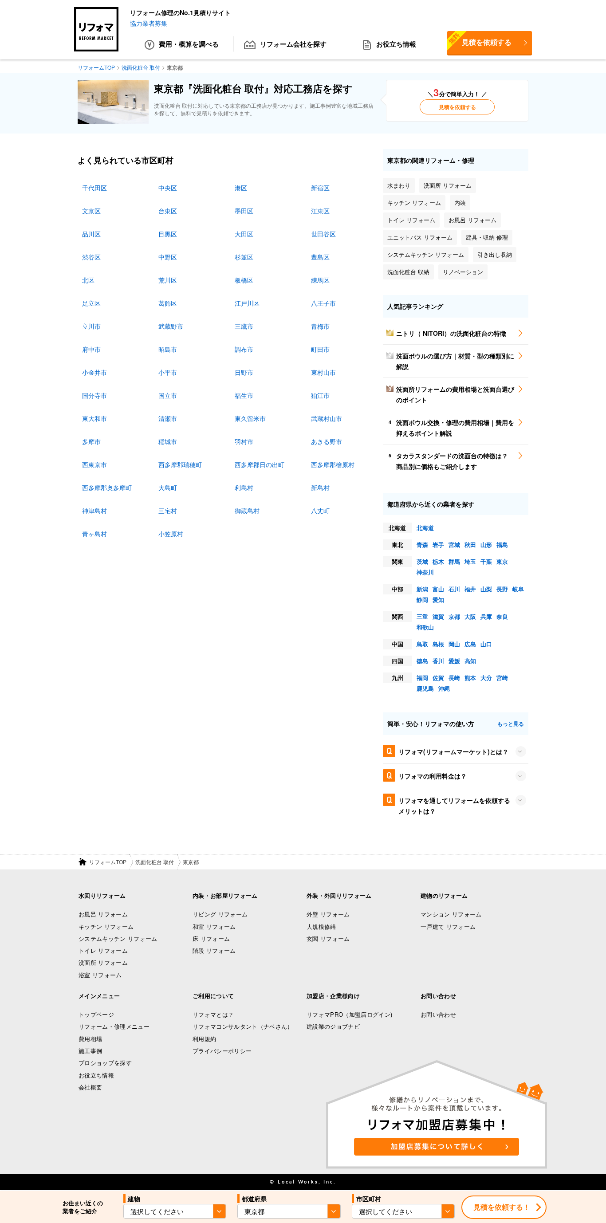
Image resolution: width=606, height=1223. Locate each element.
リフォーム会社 (293, 44)
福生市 (244, 395)
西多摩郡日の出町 (259, 464)
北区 (88, 279)
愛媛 (454, 661)
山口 (486, 644)
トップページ (96, 1014)
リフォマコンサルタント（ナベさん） (243, 1026)
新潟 (422, 589)
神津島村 (94, 510)
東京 (502, 561)
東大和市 (94, 418)
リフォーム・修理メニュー (114, 1026)
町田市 (320, 349)
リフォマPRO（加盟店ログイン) (349, 1014)
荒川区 (167, 279)
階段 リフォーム (214, 950)
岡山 (454, 644)
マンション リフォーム (451, 914)
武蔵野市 (170, 326)
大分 (486, 677)
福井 (470, 589)
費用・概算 (189, 44)
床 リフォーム (211, 938)
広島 (470, 644)
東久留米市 (250, 418)
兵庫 (486, 616)
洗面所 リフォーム (103, 962)
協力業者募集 (148, 23)
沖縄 (444, 688)
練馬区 (320, 279)
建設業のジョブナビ (333, 1026)
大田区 (244, 233)
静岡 (422, 599)
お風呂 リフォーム (103, 914)
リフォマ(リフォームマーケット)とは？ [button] (453, 751)
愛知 (438, 599)
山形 (486, 544)
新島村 (320, 487)
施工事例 (90, 1050)
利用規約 (204, 1038)
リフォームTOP (107, 861)
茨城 (422, 561)
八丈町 (320, 510)
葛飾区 (167, 303)
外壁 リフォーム (328, 914)
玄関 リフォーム (328, 938)
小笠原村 (170, 533)
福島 (502, 544)
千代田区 (94, 187)
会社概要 (90, 1087)
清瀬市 (167, 418)
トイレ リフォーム (103, 950)
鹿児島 (425, 688)
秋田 (470, 544)
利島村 (244, 487)
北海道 (425, 527)
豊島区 (320, 256)
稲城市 (167, 441)
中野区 (167, 256)
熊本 (470, 677)
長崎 (454, 677)
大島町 (167, 487)
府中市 (91, 349)
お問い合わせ (438, 1014)
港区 (241, 187)
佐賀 (438, 677)
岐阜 (518, 589)
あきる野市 (326, 441)
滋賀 (438, 616)
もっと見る (510, 724)
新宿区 (320, 187)
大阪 (470, 616)
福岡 (422, 677)
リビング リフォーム (220, 914)
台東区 (167, 210)
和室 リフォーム (214, 926)
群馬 (454, 561)
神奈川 (425, 572)
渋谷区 (91, 256)
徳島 (422, 661)
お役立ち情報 (396, 44)
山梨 (486, 589)
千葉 (486, 561)
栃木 (438, 561)
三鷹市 (244, 326)
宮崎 (502, 677)
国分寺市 (94, 395)
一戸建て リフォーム (448, 926)
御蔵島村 (247, 510)
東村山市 (323, 372)
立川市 (91, 326)
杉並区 (244, 256)
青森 (422, 544)
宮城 (454, 544)
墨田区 (244, 210)
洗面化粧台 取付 (154, 861)
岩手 (438, 544)
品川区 (91, 233)
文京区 (91, 210)
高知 (470, 661)
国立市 (167, 395)
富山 (438, 589)
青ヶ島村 (94, 533)
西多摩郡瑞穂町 (180, 464)
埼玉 (470, 561)
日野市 (244, 372)
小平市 (167, 372)
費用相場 (90, 1038)
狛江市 (320, 395)
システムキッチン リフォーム (118, 938)
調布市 (244, 349)
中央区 (167, 187)
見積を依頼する (479, 39)
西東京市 (94, 464)
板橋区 (244, 279)
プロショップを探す (105, 1062)
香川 (438, 661)
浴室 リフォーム (100, 975)
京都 (454, 616)
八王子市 (323, 303)
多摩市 (91, 441)
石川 (454, 589)
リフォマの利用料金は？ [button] (432, 775)
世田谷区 (323, 233)
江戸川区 (247, 303)
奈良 (502, 616)
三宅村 (167, 510)
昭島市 (167, 349)
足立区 (91, 303)
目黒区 (167, 233)
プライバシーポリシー (222, 1050)
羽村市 (244, 441)
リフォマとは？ (213, 1014)
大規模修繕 (321, 926)
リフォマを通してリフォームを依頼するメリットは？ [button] (454, 805)
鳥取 (422, 644)
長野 (502, 589)
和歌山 (425, 627)
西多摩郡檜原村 (332, 464)
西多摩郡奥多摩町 (107, 487)
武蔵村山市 (326, 418)
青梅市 (320, 326)
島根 (438, 644)
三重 (422, 616)
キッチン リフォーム (106, 926)
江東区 (320, 210)
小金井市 (94, 372)
